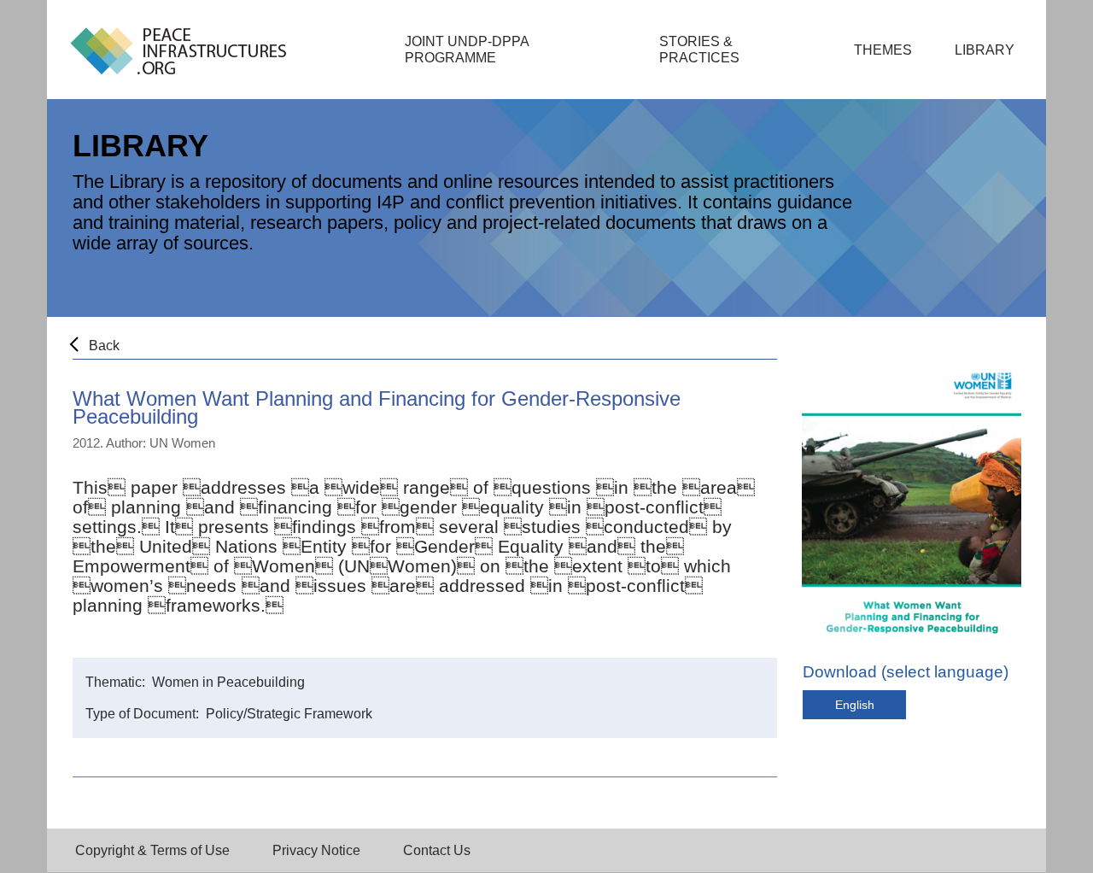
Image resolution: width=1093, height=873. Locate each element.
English (854, 705)
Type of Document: (143, 713)
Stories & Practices (699, 49)
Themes (883, 50)
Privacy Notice (316, 850)
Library (984, 50)
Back (104, 345)
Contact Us (437, 850)
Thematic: (117, 682)
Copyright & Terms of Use (152, 850)
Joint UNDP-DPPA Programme (467, 49)
